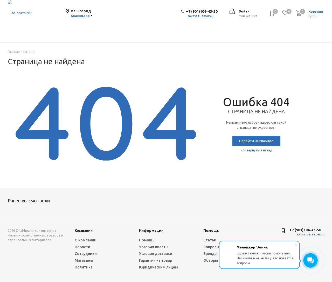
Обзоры (210, 260)
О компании (85, 240)
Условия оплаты (153, 247)
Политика (84, 267)
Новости (82, 247)
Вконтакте (276, 238)
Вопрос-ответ (216, 247)
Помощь (147, 240)
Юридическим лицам (158, 267)
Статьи (209, 240)
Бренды (210, 254)
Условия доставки (155, 254)
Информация (151, 230)
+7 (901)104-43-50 (202, 11)
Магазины (84, 260)
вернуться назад (259, 150)
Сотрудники (86, 254)
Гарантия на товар (155, 260)
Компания (84, 230)
